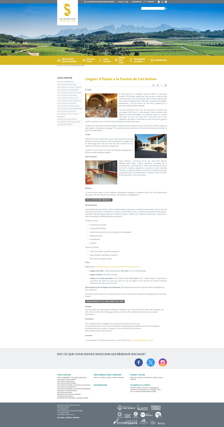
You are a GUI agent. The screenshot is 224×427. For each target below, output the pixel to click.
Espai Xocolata (157, 377)
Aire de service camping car (139, 390)
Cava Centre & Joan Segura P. (69, 100)
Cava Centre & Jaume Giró (67, 98)
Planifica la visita (140, 385)
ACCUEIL (59, 66)
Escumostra (100, 385)
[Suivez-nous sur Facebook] (139, 362)
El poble (102, 377)
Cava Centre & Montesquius (68, 106)
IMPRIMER (153, 85)
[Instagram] (166, 2)
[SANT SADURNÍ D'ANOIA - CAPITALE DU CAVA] (67, 12)
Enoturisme (148, 377)
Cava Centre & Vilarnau (66, 111)
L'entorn (108, 377)
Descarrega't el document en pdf (105, 301)
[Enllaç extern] (143, 408)
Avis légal (61, 418)
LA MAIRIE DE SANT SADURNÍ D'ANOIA (99, 2)
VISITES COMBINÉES (65, 81)
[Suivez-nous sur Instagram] (163, 362)
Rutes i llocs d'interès (136, 377)
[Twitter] (162, 2)
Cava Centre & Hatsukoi (66, 103)
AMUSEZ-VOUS (90, 60)
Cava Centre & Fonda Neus (68, 90)
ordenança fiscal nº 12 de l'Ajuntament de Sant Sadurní (116, 267)
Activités (132, 388)
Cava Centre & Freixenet (67, 95)
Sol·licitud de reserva (98, 200)
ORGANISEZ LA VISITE (139, 60)
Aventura (133, 379)
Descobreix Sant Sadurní (107, 375)
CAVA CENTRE (107, 60)
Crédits (69, 418)
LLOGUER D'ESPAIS (65, 124)
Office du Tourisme (143, 388)
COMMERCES (160, 60)
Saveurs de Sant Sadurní (67, 119)
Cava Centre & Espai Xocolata (69, 92)
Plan (159, 390)
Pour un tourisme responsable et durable (143, 391)
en (127, 2)
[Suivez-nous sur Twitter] (151, 362)
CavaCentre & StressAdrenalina (70, 108)
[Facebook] (159, 2)
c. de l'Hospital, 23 (62, 409)
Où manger (152, 390)
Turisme (65, 66)
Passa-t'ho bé (137, 375)
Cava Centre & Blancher (66, 84)
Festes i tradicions (118, 377)
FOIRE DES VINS (122, 60)
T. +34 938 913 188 (62, 413)
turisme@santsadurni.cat (141, 340)
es (121, 2)
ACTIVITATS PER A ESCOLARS (68, 122)
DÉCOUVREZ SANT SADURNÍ (69, 60)
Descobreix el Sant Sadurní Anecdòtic (68, 115)
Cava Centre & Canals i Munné (69, 87)
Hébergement (154, 388)
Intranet (76, 418)
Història (96, 377)
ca (119, 2)
